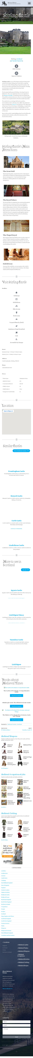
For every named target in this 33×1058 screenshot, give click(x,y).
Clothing (3, 880)
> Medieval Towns (22, 948)
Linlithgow (16, 664)
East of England (5, 885)
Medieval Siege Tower (27, 757)
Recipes (3, 911)
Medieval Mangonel (26, 751)
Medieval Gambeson (10, 822)
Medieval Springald (10, 757)
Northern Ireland (5, 904)
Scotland (19, 59)
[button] (29, 3)
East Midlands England (6, 883)
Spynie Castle (16, 590)
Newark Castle (16, 496)
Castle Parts (4, 878)
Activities (3, 871)
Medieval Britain (12, 2)
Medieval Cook (27, 801)
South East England (6, 918)
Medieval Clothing (9, 813)
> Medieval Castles (22, 945)
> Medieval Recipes (22, 966)
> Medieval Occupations (21, 955)
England (3, 887)
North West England (6, 902)
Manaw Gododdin (8, 95)
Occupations (4, 906)
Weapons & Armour (6, 930)
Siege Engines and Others (7, 916)
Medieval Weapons (9, 736)
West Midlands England (7, 933)
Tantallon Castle (16, 640)
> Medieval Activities (23, 959)
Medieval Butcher (10, 788)
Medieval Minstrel (10, 781)
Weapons (3, 928)
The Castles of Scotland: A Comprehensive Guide (17, 691)
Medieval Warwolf (10, 751)
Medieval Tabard (10, 835)
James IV (14, 104)
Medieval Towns (5, 897)
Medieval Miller (26, 781)
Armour (3, 875)
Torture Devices (5, 923)
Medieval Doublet (26, 822)
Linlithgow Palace (16, 615)
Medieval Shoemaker (10, 794)
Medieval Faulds (26, 763)
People (3, 909)
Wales (2, 926)
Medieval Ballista (10, 745)
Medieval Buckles (10, 828)
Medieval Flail (27, 745)
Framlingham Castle (16, 471)
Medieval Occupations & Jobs (13, 774)
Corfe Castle (16, 520)
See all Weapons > (4, 768)
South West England (6, 921)
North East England (6, 899)
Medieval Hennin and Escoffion (26, 829)
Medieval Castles (11, 724)
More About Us (7, 988)
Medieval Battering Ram (11, 763)
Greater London (5, 890)
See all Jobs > (3, 807)
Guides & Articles (5, 892)
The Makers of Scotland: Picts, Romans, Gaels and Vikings (17, 715)
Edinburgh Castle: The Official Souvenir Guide (16, 702)
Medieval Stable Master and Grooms (11, 802)
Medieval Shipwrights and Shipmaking (26, 796)
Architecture (4, 873)
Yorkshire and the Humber (7, 935)
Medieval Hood (26, 835)
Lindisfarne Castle (16, 545)
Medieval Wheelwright (26, 788)
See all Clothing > (4, 840)
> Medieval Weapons (23, 951)
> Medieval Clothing (23, 962)
